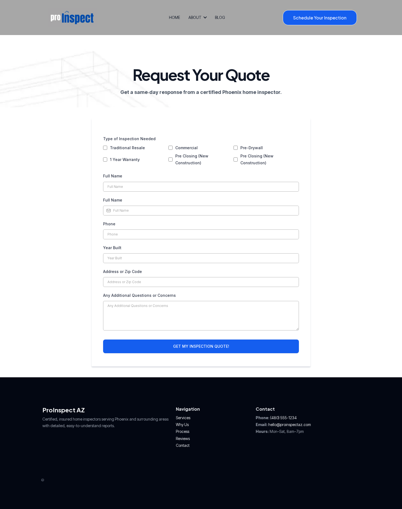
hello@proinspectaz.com (289, 424)
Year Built (112, 247)
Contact (183, 445)
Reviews (183, 438)
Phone (109, 224)
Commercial (186, 147)
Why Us (182, 424)
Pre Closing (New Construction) (191, 159)
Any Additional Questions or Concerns (139, 295)
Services (183, 417)
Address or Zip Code (122, 271)
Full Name (112, 176)
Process (182, 431)
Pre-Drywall (251, 147)
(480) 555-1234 (283, 417)
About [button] (195, 17)
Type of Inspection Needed (129, 138)
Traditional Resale (127, 147)
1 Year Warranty (125, 159)
